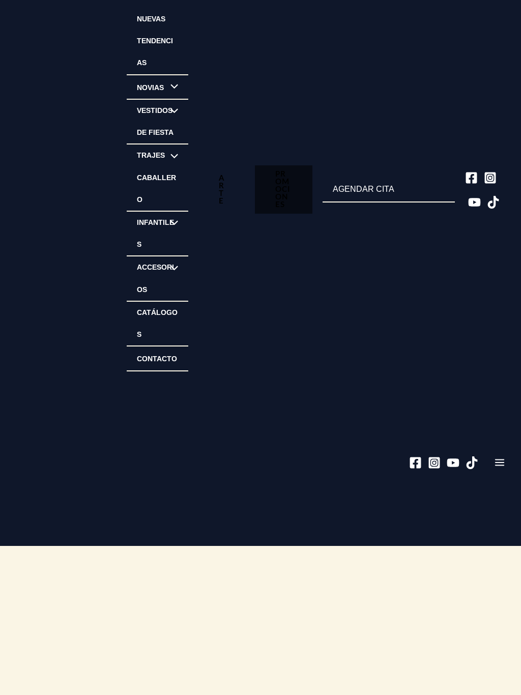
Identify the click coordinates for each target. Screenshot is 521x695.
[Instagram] (490, 177)
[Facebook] (471, 177)
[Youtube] (474, 202)
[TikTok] (493, 202)
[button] (221, 189)
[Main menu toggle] (499, 462)
